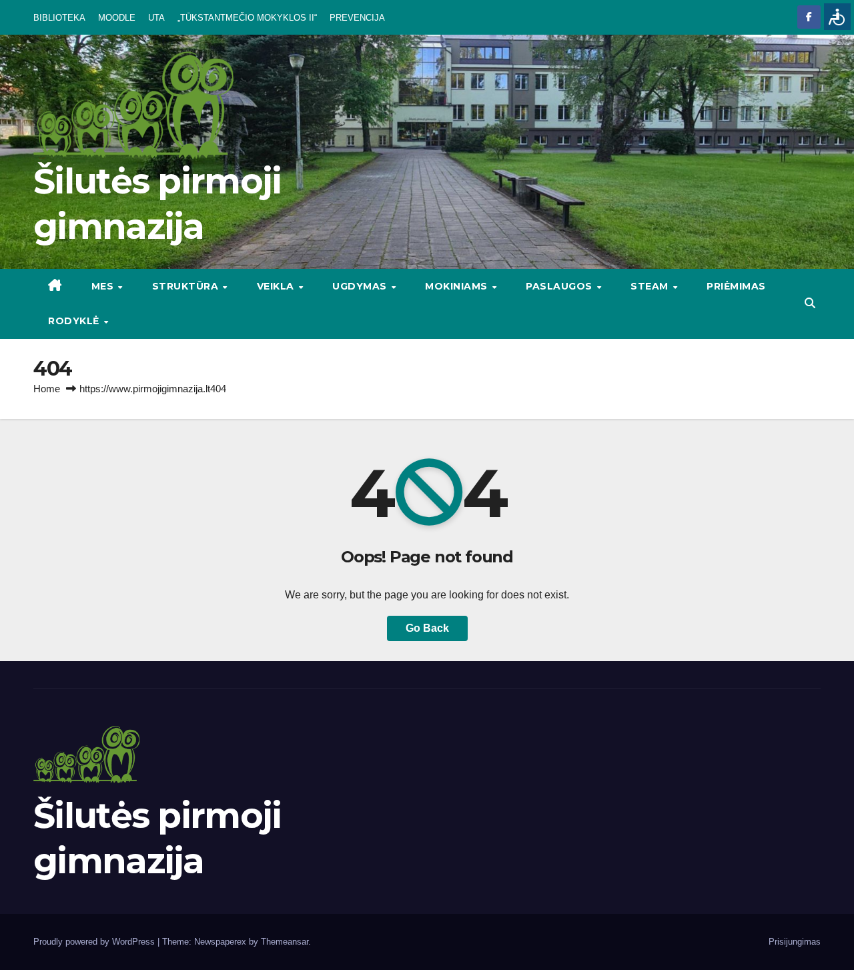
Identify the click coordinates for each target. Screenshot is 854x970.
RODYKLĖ (75, 321)
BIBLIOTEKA (59, 18)
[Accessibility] (837, 16)
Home (46, 388)
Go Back (427, 628)
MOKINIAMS (457, 286)
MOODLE (116, 18)
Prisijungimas (795, 942)
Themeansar (284, 942)
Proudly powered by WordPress (95, 942)
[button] (810, 303)
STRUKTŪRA (187, 286)
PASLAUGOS (560, 286)
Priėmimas (736, 286)
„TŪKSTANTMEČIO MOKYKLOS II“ (247, 18)
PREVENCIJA (357, 18)
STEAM (650, 286)
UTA (156, 18)
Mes (104, 286)
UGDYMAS (361, 286)
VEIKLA (277, 286)
